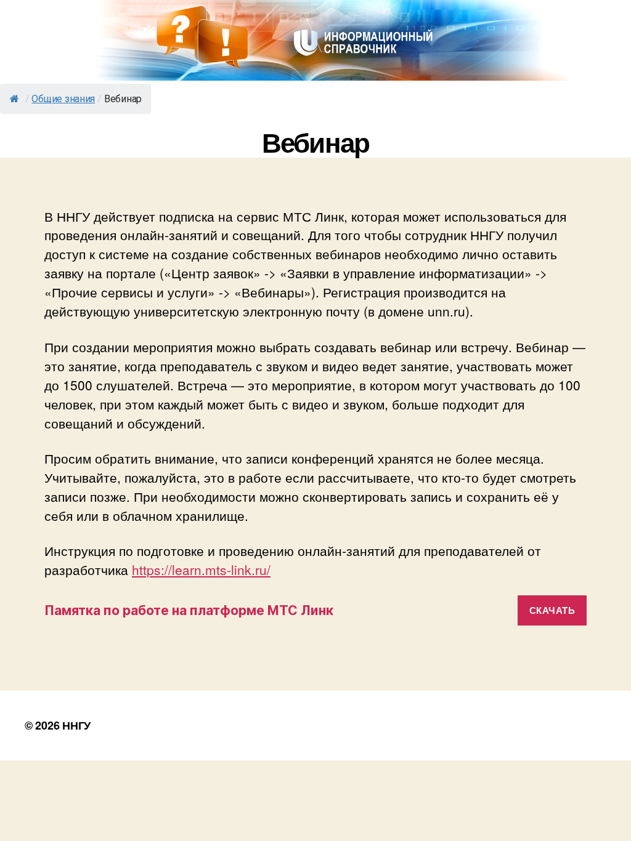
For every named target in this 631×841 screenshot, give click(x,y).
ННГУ (76, 725)
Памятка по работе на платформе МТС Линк (188, 610)
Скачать (552, 610)
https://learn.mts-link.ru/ (201, 569)
